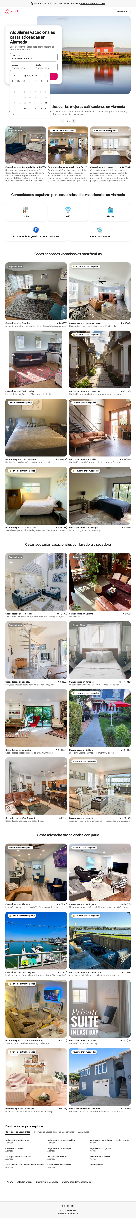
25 (19, 108)
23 (46, 103)
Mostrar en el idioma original (92, 3)
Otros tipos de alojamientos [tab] (17, 1132)
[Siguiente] (74, 121)
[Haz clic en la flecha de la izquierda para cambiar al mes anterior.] (14, 75)
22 (40, 103)
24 (14, 108)
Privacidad (62, 1213)
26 (25, 108)
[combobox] (33, 58)
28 (35, 108)
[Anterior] (62, 121)
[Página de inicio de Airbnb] (12, 11)
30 (46, 108)
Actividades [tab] (83, 1132)
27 (30, 108)
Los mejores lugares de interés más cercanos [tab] (54, 1132)
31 (14, 114)
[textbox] (22, 68)
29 (40, 108)
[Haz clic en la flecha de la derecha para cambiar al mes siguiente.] (45, 75)
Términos (74, 1213)
